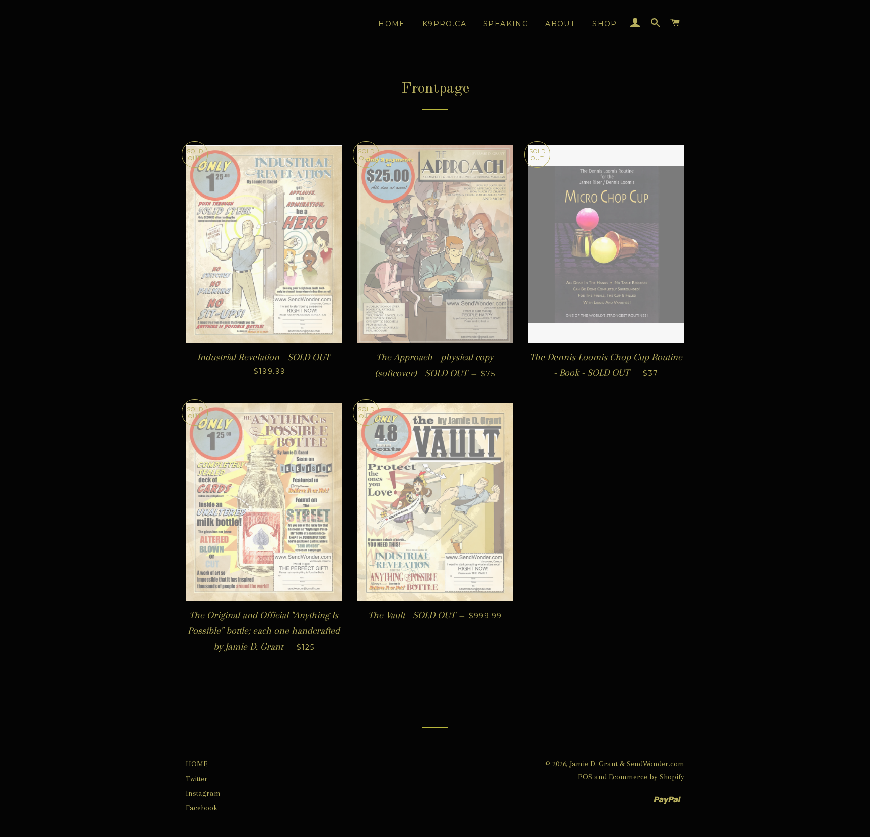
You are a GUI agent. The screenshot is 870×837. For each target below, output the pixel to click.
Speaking (505, 23)
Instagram (203, 793)
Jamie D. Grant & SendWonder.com (627, 763)
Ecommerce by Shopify (646, 776)
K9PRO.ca (444, 23)
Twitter (197, 778)
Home (391, 23)
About (560, 23)
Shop (604, 23)
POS (585, 776)
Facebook (202, 807)
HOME (196, 763)
